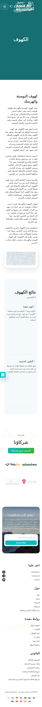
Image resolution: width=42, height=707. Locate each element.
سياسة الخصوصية (33, 668)
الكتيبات (37, 629)
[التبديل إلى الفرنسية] (21, 697)
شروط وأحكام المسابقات (31, 671)
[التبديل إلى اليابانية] (8, 697)
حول (38, 595)
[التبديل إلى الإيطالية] (12, 697)
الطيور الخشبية (26, 361)
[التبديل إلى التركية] (21, 701)
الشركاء (37, 602)
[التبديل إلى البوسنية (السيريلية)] (12, 701)
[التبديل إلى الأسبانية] (25, 701)
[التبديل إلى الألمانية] (17, 697)
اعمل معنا (36, 641)
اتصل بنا (37, 637)
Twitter (37, 580)
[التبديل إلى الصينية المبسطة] (17, 701)
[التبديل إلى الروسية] (29, 701)
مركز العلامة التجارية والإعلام (30, 610)
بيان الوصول (35, 675)
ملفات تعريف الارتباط (32, 664)
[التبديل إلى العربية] (25, 697)
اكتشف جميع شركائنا (21, 450)
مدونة (38, 599)
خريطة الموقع (35, 645)
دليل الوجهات (35, 633)
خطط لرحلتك (35, 625)
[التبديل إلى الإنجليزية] (34, 697)
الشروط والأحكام (34, 660)
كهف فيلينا (28, 306)
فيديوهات (36, 606)
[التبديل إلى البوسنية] (29, 697)
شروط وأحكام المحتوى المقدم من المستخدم (24, 679)
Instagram (35, 572)
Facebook (36, 576)
